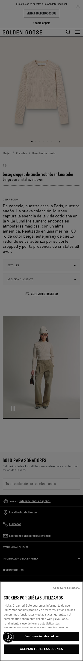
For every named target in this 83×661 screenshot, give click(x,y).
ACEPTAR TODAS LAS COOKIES (41, 649)
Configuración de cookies (41, 636)
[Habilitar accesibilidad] (8, 637)
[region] (41, 621)
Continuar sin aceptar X (66, 587)
